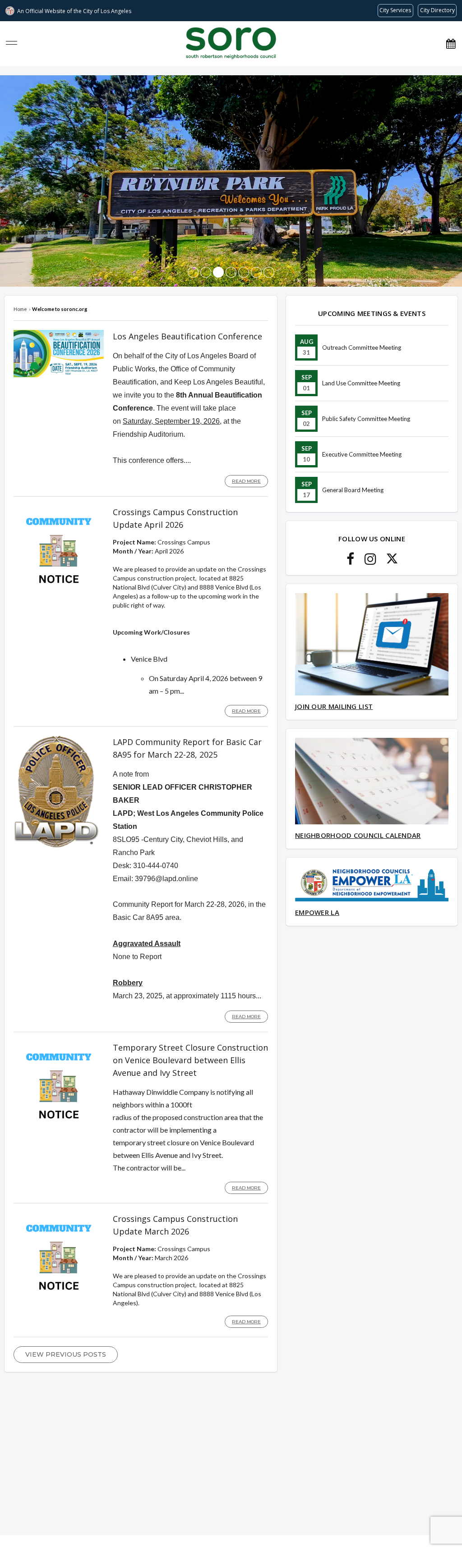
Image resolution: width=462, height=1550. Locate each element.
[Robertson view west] (193, 272)
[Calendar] (450, 43)
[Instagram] (370, 561)
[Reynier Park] (218, 272)
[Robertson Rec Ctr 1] (256, 272)
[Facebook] (350, 561)
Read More (246, 481)
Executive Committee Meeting (362, 454)
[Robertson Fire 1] (231, 272)
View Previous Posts (65, 1354)
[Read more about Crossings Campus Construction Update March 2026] (59, 1300)
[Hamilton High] (268, 272)
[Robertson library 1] (205, 272)
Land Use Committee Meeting (361, 383)
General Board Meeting (352, 490)
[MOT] (243, 272)
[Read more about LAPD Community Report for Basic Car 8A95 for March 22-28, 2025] (56, 846)
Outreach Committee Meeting (361, 347)
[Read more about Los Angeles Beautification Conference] (59, 375)
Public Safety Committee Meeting (366, 418)
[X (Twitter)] (392, 561)
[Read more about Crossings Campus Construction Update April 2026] (59, 593)
